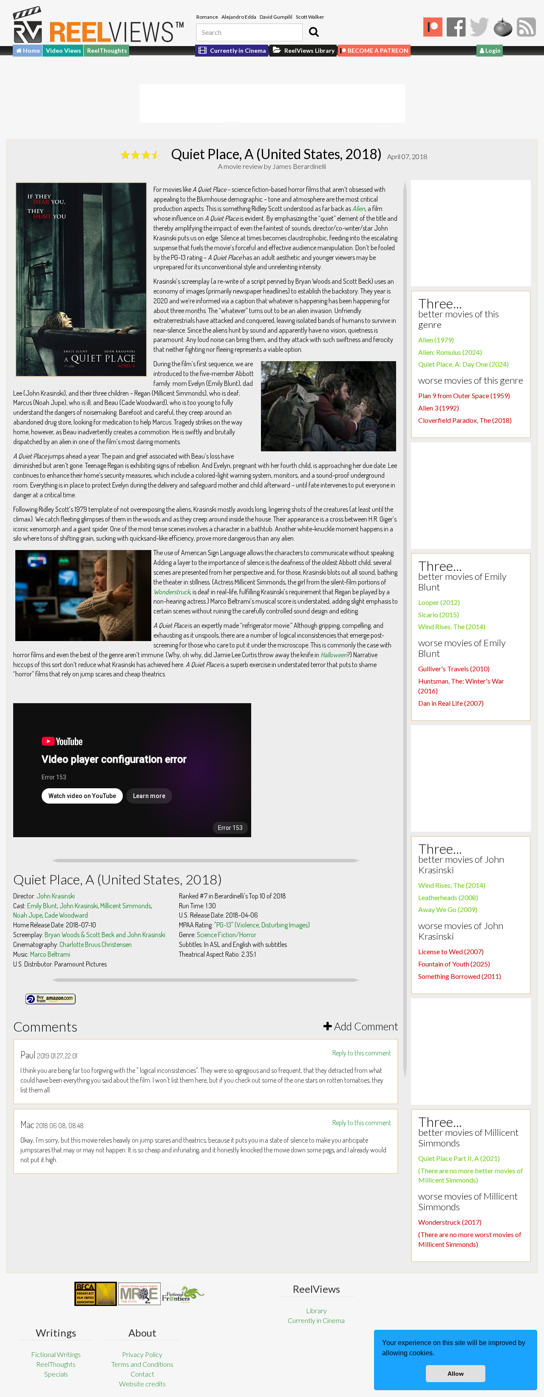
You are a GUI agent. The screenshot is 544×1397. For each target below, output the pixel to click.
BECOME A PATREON (378, 50)
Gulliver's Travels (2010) (454, 668)
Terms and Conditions (142, 1364)
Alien (358, 208)
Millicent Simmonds (125, 905)
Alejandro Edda (238, 17)
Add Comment (365, 1026)
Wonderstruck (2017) (450, 1222)
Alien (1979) (436, 340)
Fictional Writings (56, 1354)
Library (316, 1310)
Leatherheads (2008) (448, 897)
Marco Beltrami (50, 954)
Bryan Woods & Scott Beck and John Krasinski (105, 934)
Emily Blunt (42, 905)
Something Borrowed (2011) (459, 976)
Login (492, 50)
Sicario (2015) (438, 614)
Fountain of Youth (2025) (454, 964)
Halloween (333, 654)
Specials (56, 1374)
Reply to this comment (361, 1053)
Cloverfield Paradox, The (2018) (465, 420)
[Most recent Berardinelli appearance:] (183, 1294)
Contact (142, 1374)
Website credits (142, 1384)
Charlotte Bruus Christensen (96, 944)
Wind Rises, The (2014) (451, 626)
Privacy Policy (142, 1354)
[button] (437, 1354)
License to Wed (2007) (451, 951)
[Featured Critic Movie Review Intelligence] (95, 1294)
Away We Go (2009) (447, 909)
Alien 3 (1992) (438, 408)
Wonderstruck (171, 591)
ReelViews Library (308, 50)
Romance (207, 17)
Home (31, 50)
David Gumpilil (276, 17)
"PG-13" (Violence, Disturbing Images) (262, 925)
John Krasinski (56, 896)
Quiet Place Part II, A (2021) (459, 1158)
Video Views (63, 50)
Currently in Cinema (237, 50)
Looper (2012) (439, 602)
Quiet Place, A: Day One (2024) (463, 364)
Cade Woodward (66, 915)
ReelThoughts (107, 50)
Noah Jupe (27, 915)
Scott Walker (310, 17)
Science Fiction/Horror (226, 934)
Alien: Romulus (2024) (450, 352)
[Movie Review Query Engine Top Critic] (139, 1294)
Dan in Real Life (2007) (451, 703)
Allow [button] (456, 1373)
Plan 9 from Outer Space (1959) (464, 395)
